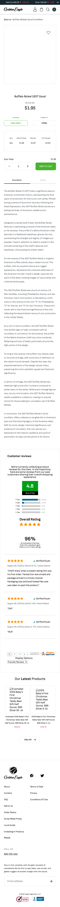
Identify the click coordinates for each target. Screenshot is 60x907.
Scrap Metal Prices (13, 818)
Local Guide (9, 825)
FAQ (6, 799)
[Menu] (54, 9)
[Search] (48, 9)
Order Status (10, 812)
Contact (8, 793)
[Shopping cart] (41, 9)
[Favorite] (48, 32)
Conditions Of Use (39, 799)
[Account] (35, 9)
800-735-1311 (11, 854)
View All (27, 739)
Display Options (23, 658)
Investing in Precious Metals (14, 834)
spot (29, 868)
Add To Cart (45, 166)
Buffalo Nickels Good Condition (27, 19)
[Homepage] (13, 9)
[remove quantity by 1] (9, 166)
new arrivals (42, 868)
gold (33, 865)
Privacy (33, 793)
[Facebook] (33, 775)
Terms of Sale (36, 786)
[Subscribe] (51, 881)
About (7, 786)
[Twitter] (43, 775)
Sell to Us (8, 806)
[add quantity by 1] (27, 166)
